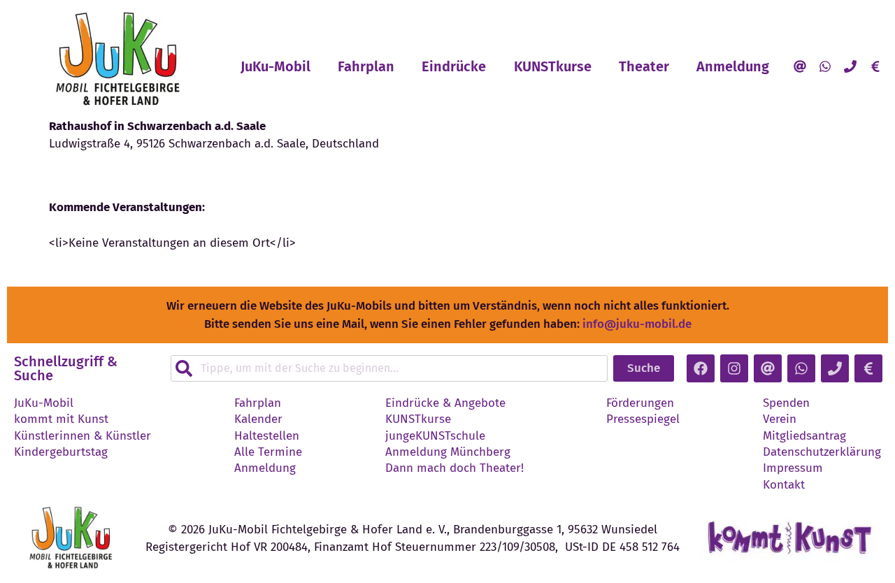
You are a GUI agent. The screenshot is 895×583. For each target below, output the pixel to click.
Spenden (786, 403)
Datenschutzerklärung (822, 452)
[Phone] (850, 66)
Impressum (793, 468)
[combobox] (389, 368)
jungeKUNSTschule (435, 436)
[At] (799, 66)
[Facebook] (701, 368)
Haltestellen (266, 436)
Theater (644, 66)
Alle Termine (268, 452)
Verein (779, 419)
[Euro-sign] (875, 66)
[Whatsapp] (825, 66)
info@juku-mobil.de (637, 324)
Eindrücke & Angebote (445, 403)
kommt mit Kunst (61, 419)
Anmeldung (732, 66)
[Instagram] (734, 368)
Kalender (258, 419)
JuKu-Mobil (275, 66)
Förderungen (640, 403)
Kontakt (784, 485)
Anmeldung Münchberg (447, 452)
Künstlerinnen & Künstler (82, 436)
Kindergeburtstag (61, 452)
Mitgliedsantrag (804, 436)
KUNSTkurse (553, 66)
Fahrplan (366, 66)
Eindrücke (454, 66)
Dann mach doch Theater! (454, 468)
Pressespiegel (643, 419)
